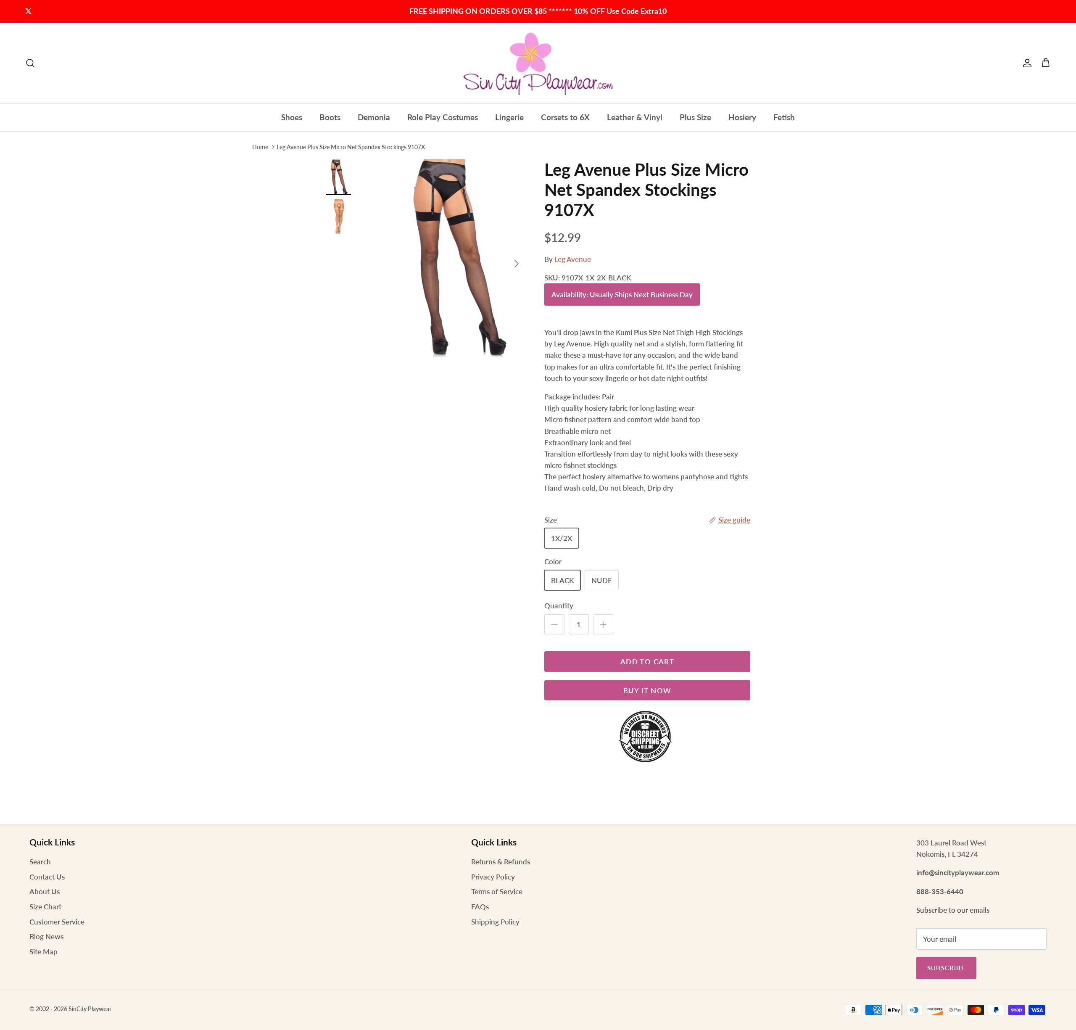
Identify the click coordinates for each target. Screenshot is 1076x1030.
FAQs (480, 906)
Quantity (558, 605)
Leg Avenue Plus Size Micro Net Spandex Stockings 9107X (351, 146)
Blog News (46, 936)
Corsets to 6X (565, 117)
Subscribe (946, 968)
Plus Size (695, 117)
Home (260, 146)
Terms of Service (496, 891)
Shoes (291, 117)
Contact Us (47, 876)
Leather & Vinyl (634, 117)
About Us (44, 891)
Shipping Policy (495, 921)
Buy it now (647, 690)
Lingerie (509, 117)
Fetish (784, 117)
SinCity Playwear (90, 1008)
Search (40, 861)
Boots (329, 117)
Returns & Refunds (500, 861)
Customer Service (56, 921)
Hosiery (742, 117)
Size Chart (45, 906)
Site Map (43, 951)
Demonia (374, 117)
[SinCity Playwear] (538, 63)
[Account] (1025, 63)
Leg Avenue (572, 259)
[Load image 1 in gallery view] (455, 259)
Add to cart (647, 661)
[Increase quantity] (603, 624)
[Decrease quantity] (554, 624)
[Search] (30, 63)
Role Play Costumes (442, 117)
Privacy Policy (493, 876)
